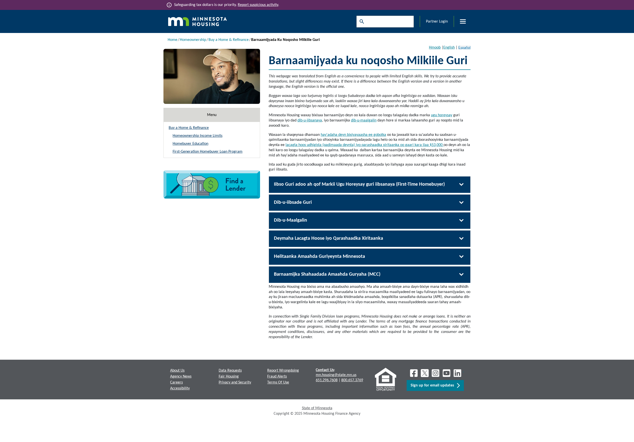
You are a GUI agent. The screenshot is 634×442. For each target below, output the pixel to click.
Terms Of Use (278, 382)
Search (361, 22)
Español (464, 47)
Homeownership (193, 40)
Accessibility (180, 388)
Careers (176, 382)
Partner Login (437, 22)
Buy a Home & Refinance (229, 40)
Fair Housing (229, 377)
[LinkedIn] (458, 373)
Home (172, 40)
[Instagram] (435, 373)
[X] (424, 373)
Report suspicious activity (258, 5)
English (449, 48)
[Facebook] (413, 373)
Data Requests (230, 371)
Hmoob (435, 48)
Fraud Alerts (277, 377)
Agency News (180, 377)
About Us (177, 371)
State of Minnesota (317, 408)
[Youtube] (446, 373)
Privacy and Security (235, 382)
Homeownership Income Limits (197, 136)
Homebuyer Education (190, 144)
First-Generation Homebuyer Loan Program (207, 152)
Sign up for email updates (434, 385)
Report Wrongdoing (283, 371)
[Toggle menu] (460, 22)
